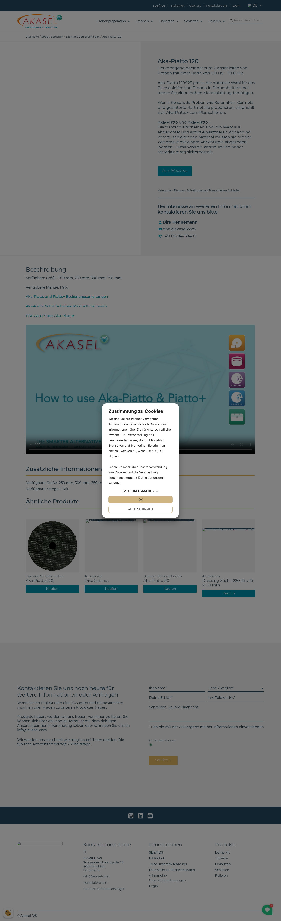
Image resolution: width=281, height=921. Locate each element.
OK (140, 500)
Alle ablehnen (140, 509)
